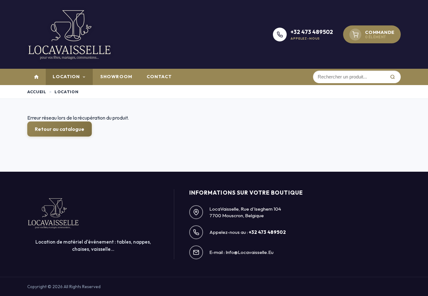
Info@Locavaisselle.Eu (250, 252)
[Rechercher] (392, 76)
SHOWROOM (116, 76)
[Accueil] (36, 77)
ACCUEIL (36, 91)
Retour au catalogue (59, 129)
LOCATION (66, 76)
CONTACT (159, 76)
